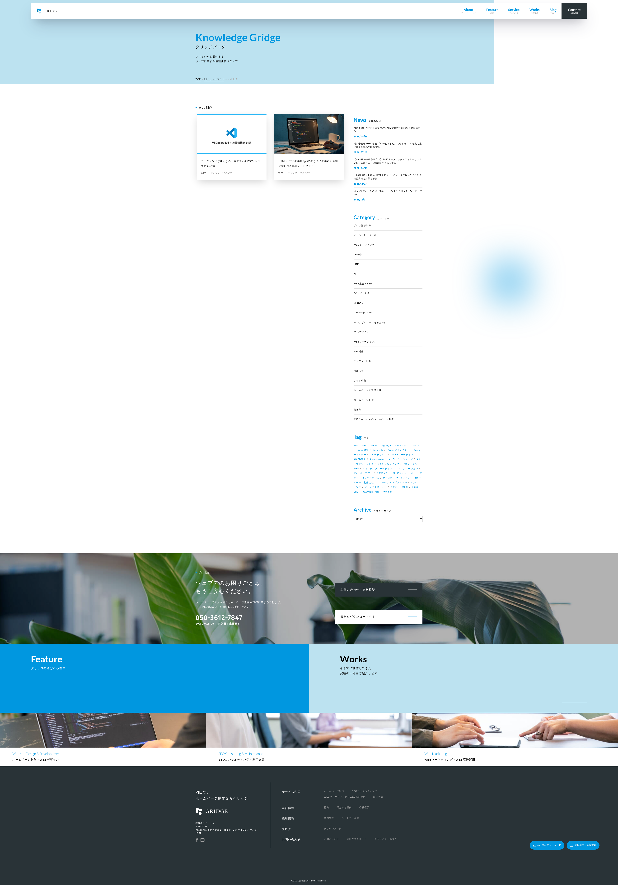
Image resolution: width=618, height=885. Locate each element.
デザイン (383, 473)
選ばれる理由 (344, 807)
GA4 (375, 445)
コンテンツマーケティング (380, 468)
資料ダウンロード (357, 839)
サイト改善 (360, 380)
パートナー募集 (350, 818)
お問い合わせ (291, 839)
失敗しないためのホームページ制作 (374, 419)
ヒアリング (400, 473)
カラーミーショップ (401, 459)
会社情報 (288, 808)
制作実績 (378, 797)
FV (365, 445)
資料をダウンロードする (357, 616)
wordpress (378, 459)
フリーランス (371, 477)
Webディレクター (399, 450)
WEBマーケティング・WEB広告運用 (345, 797)
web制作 (359, 351)
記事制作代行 (371, 491)
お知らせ (359, 370)
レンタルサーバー (377, 487)
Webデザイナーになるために (370, 322)
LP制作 (358, 254)
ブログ (389, 477)
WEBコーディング (364, 245)
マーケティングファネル (393, 482)
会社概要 (364, 807)
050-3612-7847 (219, 617)
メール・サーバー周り (366, 235)
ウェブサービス (362, 361)
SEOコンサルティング (364, 791)
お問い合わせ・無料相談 (357, 589)
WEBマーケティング (404, 454)
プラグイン (404, 477)
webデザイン (379, 454)
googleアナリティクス (396, 445)
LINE (357, 264)
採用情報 (288, 818)
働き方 (357, 409)
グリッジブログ (333, 828)
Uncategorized (363, 312)
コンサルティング (389, 464)
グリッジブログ (214, 79)
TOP (198, 79)
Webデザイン (361, 332)
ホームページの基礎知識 (367, 390)
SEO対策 (359, 303)
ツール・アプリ (364, 473)
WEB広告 (360, 459)
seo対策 (364, 450)
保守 (395, 487)
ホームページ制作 (364, 400)
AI (355, 274)
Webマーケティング (365, 341)
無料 (405, 487)
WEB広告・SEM (363, 283)
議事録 (389, 491)
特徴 (326, 807)
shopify (378, 450)
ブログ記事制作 (362, 225)
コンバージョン (409, 468)
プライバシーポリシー (387, 839)
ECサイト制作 (362, 293)
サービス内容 (291, 791)
